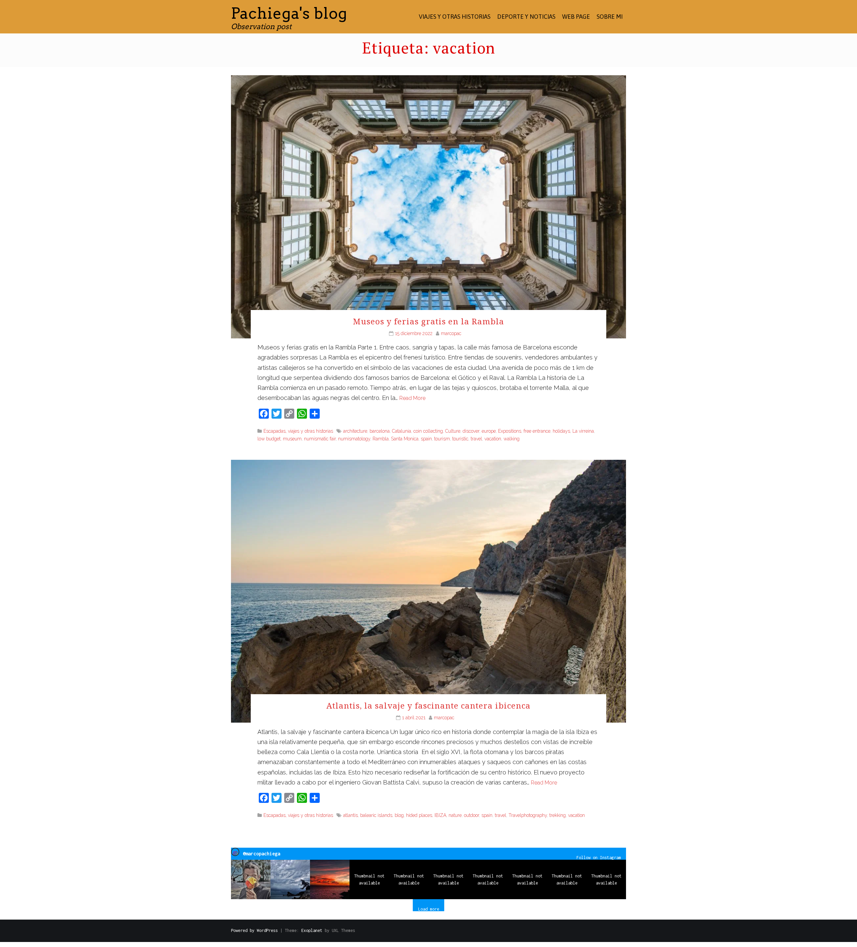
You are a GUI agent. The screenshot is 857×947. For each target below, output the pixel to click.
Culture (452, 431)
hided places (419, 815)
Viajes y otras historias (454, 16)
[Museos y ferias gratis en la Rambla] (428, 206)
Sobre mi (610, 16)
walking (511, 438)
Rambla (381, 438)
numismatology (354, 438)
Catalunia (401, 431)
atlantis (350, 815)
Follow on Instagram (598, 857)
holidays (561, 431)
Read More (412, 398)
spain (426, 438)
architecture (355, 431)
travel (476, 438)
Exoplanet (311, 930)
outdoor (471, 815)
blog (399, 815)
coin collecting (428, 431)
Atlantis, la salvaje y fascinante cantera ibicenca (428, 705)
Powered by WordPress (254, 930)
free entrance (537, 431)
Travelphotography (528, 815)
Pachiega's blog (289, 13)
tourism (442, 438)
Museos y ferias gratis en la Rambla (428, 321)
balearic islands (376, 815)
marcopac (451, 333)
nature (455, 815)
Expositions (509, 431)
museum (292, 438)
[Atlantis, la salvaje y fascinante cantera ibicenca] (428, 590)
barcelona (380, 431)
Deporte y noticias (526, 16)
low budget (269, 438)
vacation (492, 438)
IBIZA (440, 815)
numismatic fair (320, 438)
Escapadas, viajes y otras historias (298, 431)
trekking (557, 815)
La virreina (583, 431)
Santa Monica (404, 438)
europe (489, 431)
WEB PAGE (576, 16)
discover (471, 431)
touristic (460, 438)
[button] (250, 879)
